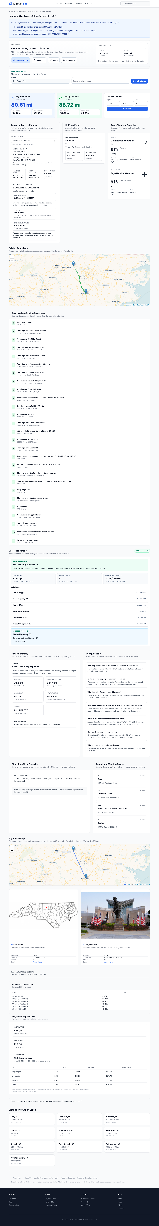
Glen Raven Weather (122, 140)
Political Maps (50, 1202)
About (120, 1199)
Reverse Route (22, 60)
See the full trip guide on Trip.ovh (44, 1178)
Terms (120, 1202)
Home (11, 11)
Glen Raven (46, 11)
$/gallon (109, 100)
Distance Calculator (88, 1199)
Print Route (70, 60)
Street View (85, 1205)
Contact (121, 1208)
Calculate (127, 109)
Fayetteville (91, 944)
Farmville (69, 140)
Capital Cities (14, 1205)
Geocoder (85, 1202)
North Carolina (33, 11)
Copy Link (40, 60)
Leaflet (128, 305)
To (72, 77)
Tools (77, 4)
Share (55, 60)
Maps (67, 4)
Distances (89, 4)
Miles (137, 100)
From (13, 77)
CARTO (147, 305)
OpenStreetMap (138, 305)
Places (56, 4)
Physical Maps (50, 1199)
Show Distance (139, 81)
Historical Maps (51, 1205)
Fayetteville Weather (122, 173)
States (11, 1202)
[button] (73, 263)
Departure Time (17, 137)
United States (21, 11)
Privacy (120, 1205)
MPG (122, 100)
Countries (12, 1199)
